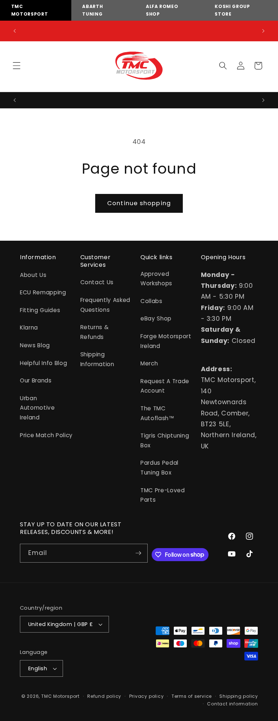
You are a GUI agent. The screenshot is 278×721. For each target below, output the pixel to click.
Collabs (151, 301)
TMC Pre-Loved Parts (162, 495)
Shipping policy (238, 696)
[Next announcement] (263, 31)
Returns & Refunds (94, 332)
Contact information (232, 704)
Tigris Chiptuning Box (164, 440)
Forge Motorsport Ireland (165, 341)
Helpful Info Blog (43, 363)
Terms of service (192, 696)
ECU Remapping (43, 292)
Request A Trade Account (164, 386)
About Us (33, 275)
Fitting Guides (40, 310)
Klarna (29, 327)
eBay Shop (156, 318)
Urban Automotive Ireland (37, 407)
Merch (149, 363)
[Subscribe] (138, 553)
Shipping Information (97, 359)
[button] (16, 65)
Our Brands (36, 380)
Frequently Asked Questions (105, 305)
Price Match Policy (46, 435)
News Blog (35, 345)
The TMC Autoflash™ (157, 413)
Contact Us (97, 282)
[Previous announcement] (15, 31)
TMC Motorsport (60, 696)
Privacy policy (146, 696)
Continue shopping (139, 203)
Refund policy (104, 696)
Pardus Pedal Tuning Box (159, 467)
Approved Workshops (156, 278)
